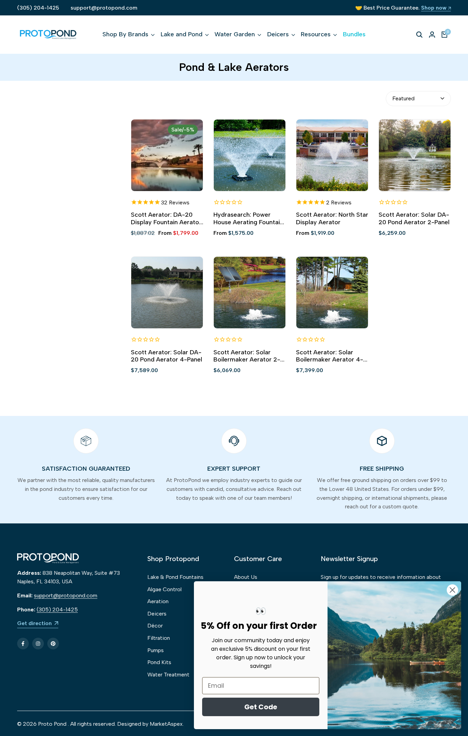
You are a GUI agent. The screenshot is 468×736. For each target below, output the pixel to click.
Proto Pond (52, 724)
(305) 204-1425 (38, 7)
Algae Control (164, 589)
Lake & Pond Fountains (175, 577)
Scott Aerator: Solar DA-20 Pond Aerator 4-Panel (166, 356)
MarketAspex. (167, 724)
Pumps (155, 650)
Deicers (157, 613)
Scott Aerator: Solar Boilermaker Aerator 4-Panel (329, 356)
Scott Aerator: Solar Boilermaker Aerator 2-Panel (246, 356)
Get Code (260, 707)
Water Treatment (168, 674)
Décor (155, 625)
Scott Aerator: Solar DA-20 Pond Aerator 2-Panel (414, 218)
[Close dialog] (452, 590)
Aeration (158, 601)
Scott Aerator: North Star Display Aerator (332, 218)
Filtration (158, 638)
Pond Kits (159, 662)
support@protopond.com (104, 7)
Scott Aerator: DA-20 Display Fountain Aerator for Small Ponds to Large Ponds (166, 218)
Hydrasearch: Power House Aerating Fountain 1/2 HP (248, 218)
